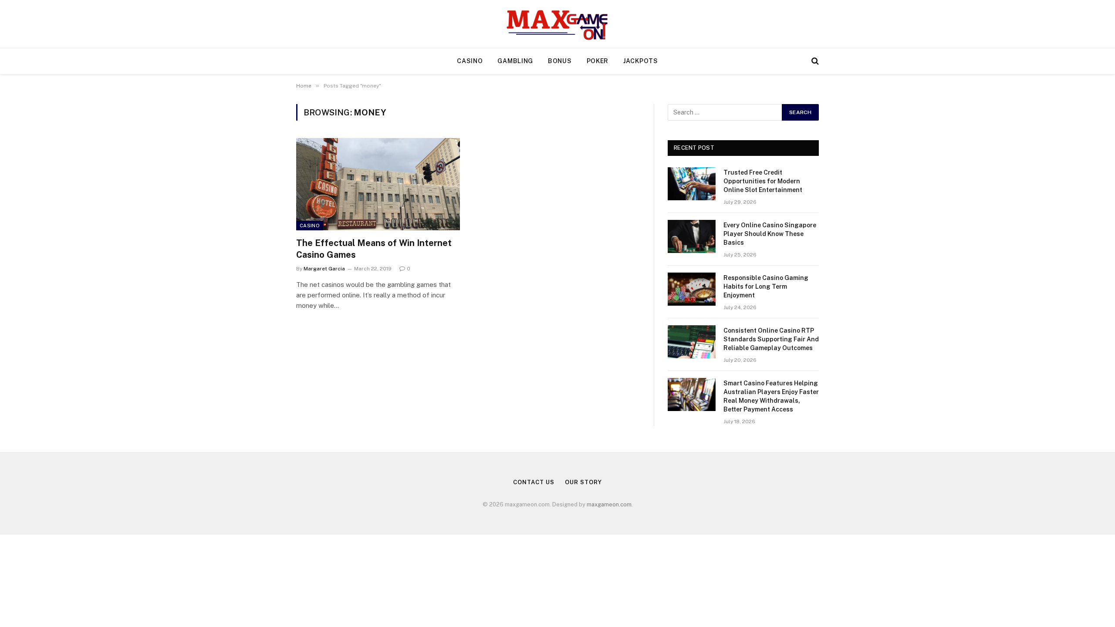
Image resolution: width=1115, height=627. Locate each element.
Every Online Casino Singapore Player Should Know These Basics (769, 234)
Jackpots (640, 60)
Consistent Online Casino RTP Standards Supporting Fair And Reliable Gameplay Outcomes (771, 339)
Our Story (583, 482)
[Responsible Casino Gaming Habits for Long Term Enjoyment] (692, 289)
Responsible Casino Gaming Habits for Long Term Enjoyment (765, 286)
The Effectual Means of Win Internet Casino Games (374, 249)
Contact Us (533, 482)
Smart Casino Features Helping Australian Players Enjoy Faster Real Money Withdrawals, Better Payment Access (771, 396)
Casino (470, 60)
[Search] (814, 61)
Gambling (515, 60)
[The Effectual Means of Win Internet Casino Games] (378, 184)
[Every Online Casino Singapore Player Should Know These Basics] (692, 236)
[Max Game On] (557, 24)
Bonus (560, 60)
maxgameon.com (609, 504)
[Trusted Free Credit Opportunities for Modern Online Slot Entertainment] (692, 183)
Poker (598, 60)
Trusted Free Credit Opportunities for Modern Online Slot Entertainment (762, 181)
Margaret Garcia (324, 269)
